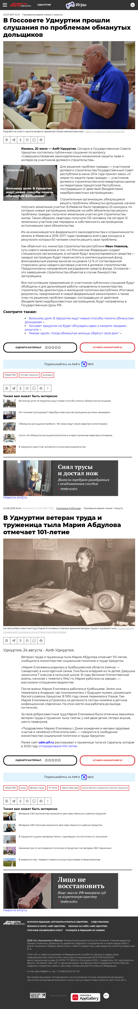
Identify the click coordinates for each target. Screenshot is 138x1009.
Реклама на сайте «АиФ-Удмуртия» (88, 926)
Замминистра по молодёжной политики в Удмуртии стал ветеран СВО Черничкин (65, 848)
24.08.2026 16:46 (12, 508)
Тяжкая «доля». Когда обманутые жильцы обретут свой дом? (74, 333)
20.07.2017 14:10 (11, 14)
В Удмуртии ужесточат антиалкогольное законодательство (52, 446)
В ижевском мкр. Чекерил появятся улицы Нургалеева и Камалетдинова (59, 859)
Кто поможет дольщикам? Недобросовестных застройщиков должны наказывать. (65, 412)
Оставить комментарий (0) (107, 347)
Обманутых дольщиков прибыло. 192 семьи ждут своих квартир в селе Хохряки (63, 423)
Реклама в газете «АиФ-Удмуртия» (46, 926)
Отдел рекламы (100, 922)
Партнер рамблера (58, 995)
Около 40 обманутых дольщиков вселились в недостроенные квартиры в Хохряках (65, 435)
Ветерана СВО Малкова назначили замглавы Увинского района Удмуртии (60, 825)
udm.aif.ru (46, 742)
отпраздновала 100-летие (58, 746)
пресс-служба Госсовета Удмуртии (105, 131)
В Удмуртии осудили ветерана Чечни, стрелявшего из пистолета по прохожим (63, 836)
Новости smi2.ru (15, 497)
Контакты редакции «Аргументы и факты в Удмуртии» (57, 922)
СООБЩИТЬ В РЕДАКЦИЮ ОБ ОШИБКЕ (85, 930)
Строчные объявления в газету (45, 930)
